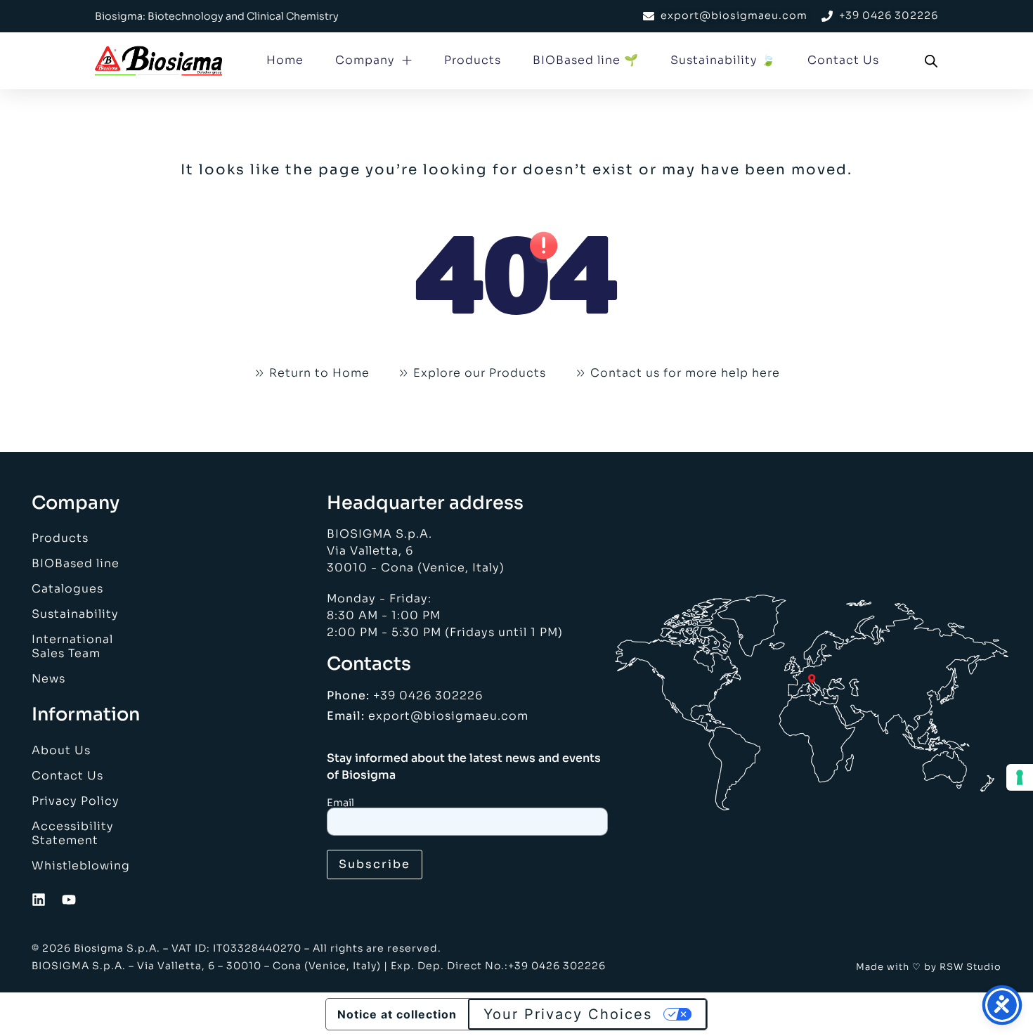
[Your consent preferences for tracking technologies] (1019, 777)
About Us (61, 750)
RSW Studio (970, 967)
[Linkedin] (39, 900)
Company (365, 60)
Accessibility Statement (73, 833)
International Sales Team (72, 646)
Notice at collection (397, 1014)
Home (285, 60)
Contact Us (843, 60)
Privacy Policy (75, 801)
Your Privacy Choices (567, 1014)
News (48, 678)
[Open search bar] (931, 61)
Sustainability (75, 614)
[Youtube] (69, 900)
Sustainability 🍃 (723, 60)
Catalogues (67, 588)
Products (472, 60)
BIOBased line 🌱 (586, 60)
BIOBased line (75, 563)
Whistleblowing (81, 865)
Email (340, 803)
